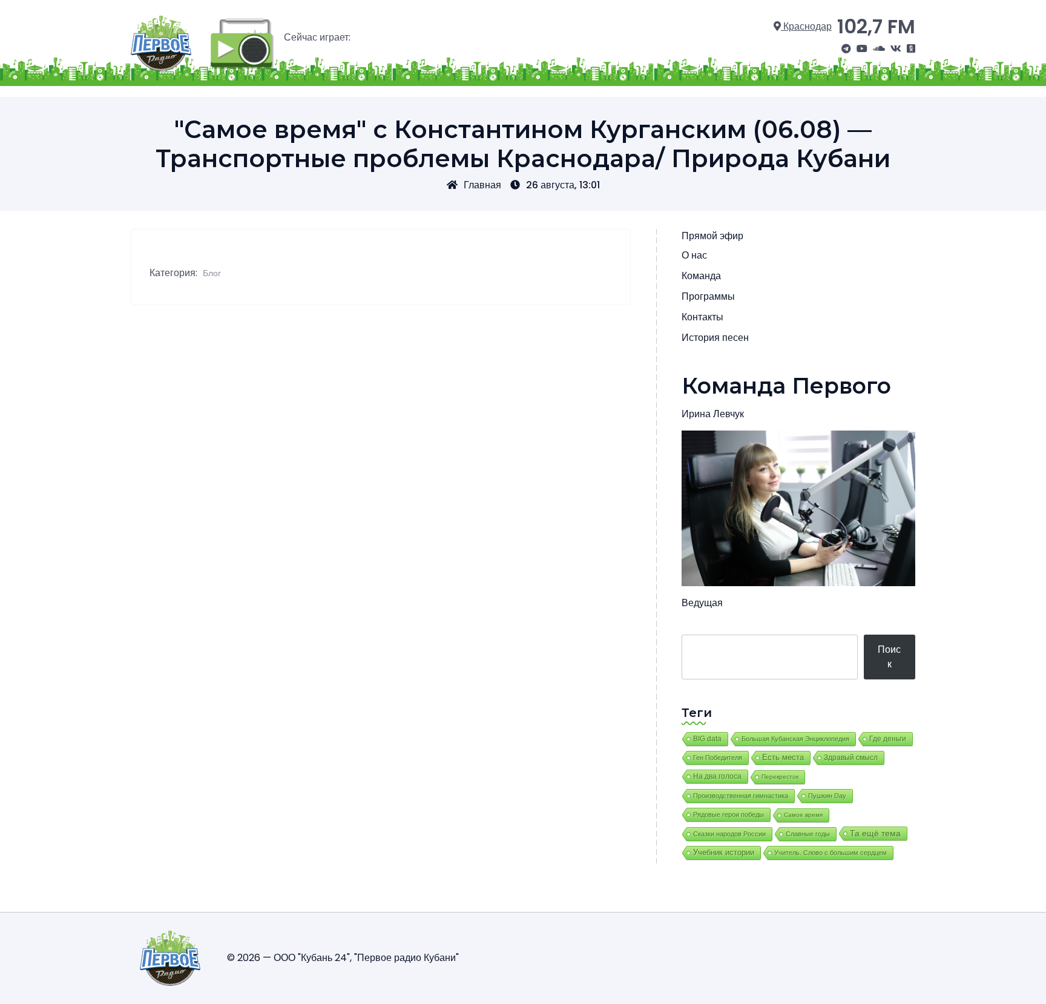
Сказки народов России (729, 833)
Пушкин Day (827, 795)
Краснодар (806, 26)
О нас (694, 255)
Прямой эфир (712, 236)
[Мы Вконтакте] (895, 49)
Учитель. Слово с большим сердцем (830, 852)
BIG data (707, 739)
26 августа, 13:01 (563, 185)
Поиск (889, 656)
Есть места (783, 757)
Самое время (803, 814)
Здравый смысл (851, 757)
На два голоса (717, 776)
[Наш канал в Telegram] (846, 49)
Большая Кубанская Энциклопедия (795, 738)
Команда (701, 276)
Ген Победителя (717, 757)
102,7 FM (876, 26)
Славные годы (808, 833)
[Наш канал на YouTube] (862, 49)
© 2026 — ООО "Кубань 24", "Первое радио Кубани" (343, 958)
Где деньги (887, 739)
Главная (482, 185)
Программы (708, 296)
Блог (212, 273)
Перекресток (779, 776)
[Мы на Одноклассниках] (911, 49)
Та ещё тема (875, 833)
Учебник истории (723, 852)
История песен (715, 338)
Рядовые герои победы (728, 814)
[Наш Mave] (879, 49)
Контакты (702, 317)
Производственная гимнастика (740, 795)
